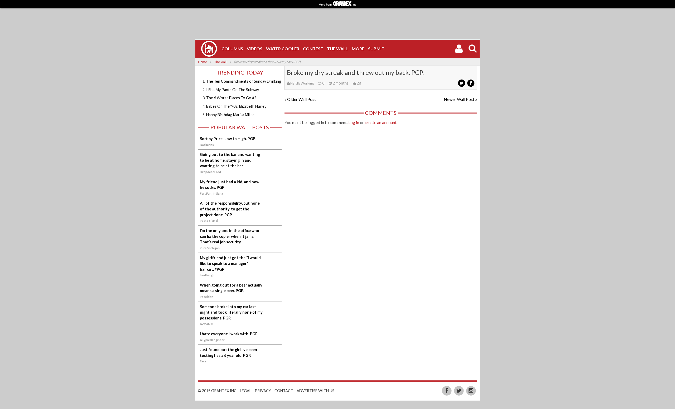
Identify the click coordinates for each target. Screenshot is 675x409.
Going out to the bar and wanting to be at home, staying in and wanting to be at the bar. (230, 160)
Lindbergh (207, 275)
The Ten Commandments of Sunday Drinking (243, 81)
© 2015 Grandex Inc (217, 390)
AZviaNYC (207, 324)
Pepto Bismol (209, 220)
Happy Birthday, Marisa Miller (230, 114)
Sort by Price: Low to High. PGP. (227, 138)
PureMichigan (210, 248)
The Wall (337, 48)
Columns (232, 48)
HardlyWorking (302, 83)
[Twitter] (459, 390)
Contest (313, 48)
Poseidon (206, 296)
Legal (245, 390)
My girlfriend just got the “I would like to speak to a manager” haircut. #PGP (230, 263)
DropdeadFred (210, 172)
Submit (376, 48)
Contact (283, 390)
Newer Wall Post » (460, 99)
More (358, 48)
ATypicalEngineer (212, 340)
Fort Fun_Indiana (211, 193)
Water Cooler (282, 48)
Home (202, 62)
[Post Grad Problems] (209, 49)
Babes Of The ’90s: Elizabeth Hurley (236, 106)
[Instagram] (471, 390)
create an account (381, 122)
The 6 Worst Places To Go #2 (231, 98)
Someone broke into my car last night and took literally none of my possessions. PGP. (231, 312)
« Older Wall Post (300, 99)
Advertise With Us (315, 390)
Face (203, 361)
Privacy (263, 390)
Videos (254, 48)
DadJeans (207, 144)
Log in (353, 122)
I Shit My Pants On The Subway (232, 89)
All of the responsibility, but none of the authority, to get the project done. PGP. (230, 209)
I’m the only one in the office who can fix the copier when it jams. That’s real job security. (229, 236)
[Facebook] (447, 390)
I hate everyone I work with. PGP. (229, 334)
